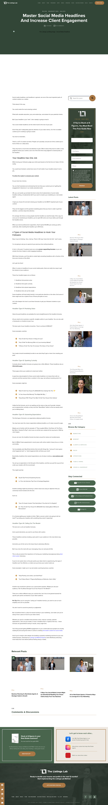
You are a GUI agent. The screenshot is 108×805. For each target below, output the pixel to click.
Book (73, 2)
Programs (53, 2)
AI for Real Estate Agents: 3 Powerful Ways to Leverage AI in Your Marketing (76, 327)
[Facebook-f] (85, 797)
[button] (2, 785)
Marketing (54, 11)
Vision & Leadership (80, 467)
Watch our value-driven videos (79, 755)
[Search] (92, 98)
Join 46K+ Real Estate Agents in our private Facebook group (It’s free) (81, 739)
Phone (73, 161)
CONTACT (77, 802)
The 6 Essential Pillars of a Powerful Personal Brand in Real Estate (76, 371)
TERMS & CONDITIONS (49, 802)
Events (91, 2)
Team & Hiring (78, 461)
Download (82, 186)
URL (72, 135)
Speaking (68, 2)
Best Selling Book (51, 796)
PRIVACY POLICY (60, 802)
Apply (58, 2)
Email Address (78, 154)
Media (62, 2)
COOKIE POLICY (70, 802)
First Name (77, 147)
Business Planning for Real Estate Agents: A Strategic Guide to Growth (76, 239)
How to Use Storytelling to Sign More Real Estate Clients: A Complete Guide (76, 417)
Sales (63, 11)
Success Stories (80, 2)
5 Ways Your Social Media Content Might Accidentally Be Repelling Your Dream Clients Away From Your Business (76, 282)
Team (48, 2)
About (43, 2)
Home (39, 2)
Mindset (76, 439)
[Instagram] (90, 797)
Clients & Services (80, 445)
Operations (77, 456)
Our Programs (32, 796)
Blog (86, 2)
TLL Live (60, 796)
